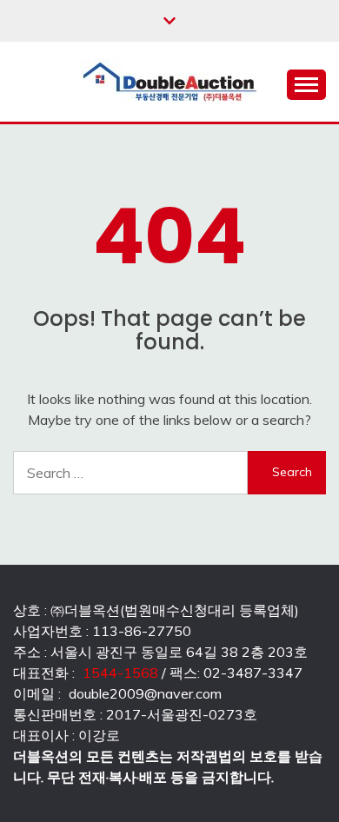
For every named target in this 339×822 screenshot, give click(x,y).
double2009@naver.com (145, 693)
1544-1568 (120, 672)
